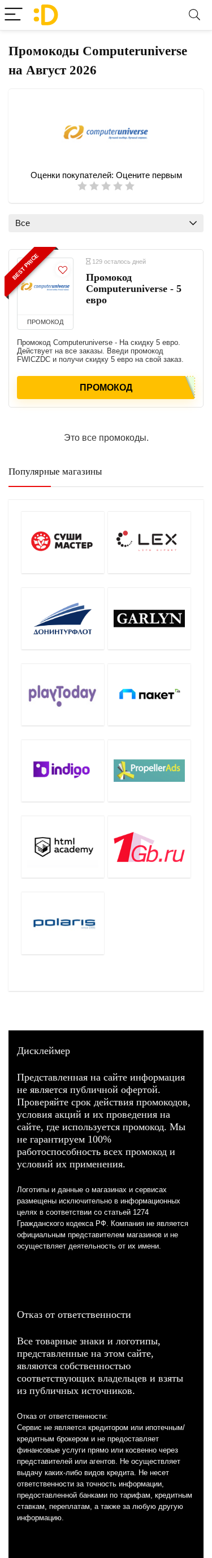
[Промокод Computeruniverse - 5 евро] (45, 286)
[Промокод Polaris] (62, 923)
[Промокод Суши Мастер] (62, 542)
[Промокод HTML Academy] (62, 847)
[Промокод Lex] (149, 542)
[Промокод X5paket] (149, 694)
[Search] (194, 15)
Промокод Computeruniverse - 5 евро (133, 289)
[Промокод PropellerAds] (149, 771)
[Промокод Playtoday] (62, 694)
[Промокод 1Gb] (149, 847)
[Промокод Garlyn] (149, 618)
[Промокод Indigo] (62, 771)
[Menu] (13, 15)
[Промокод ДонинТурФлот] (62, 618)
